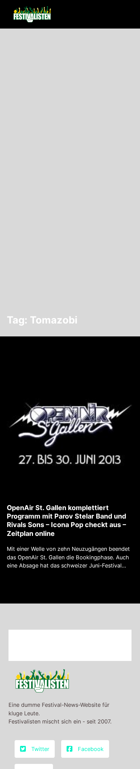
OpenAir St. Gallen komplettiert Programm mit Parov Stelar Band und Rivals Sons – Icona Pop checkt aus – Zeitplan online (66, 521)
